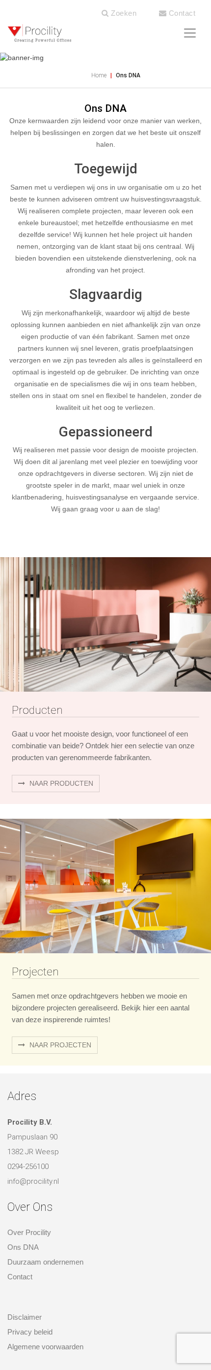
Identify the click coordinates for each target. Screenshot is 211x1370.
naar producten (60, 783)
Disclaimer (24, 1317)
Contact (180, 13)
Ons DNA (23, 1247)
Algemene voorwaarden (45, 1346)
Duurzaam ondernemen (45, 1262)
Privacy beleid (30, 1332)
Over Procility (29, 1232)
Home (98, 75)
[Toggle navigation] (190, 33)
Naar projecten (59, 1045)
